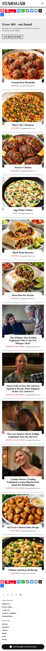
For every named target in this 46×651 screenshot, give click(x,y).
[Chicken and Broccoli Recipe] (23, 553)
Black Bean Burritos (23, 252)
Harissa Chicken (23, 167)
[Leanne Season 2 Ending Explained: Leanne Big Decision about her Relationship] (23, 462)
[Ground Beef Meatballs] (23, 65)
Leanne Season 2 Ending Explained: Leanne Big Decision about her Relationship (23, 482)
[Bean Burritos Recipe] (23, 278)
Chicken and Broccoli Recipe (23, 570)
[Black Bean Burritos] (23, 236)
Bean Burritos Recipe (23, 295)
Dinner (15, 86)
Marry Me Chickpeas (23, 125)
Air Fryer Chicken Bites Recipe (23, 527)
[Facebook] (3, 594)
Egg (15, 213)
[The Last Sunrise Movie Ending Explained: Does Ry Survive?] (23, 417)
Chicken (15, 171)
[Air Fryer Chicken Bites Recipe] (23, 510)
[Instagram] (7, 594)
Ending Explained (15, 346)
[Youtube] (20, 594)
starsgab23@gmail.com (28, 86)
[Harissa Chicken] (23, 150)
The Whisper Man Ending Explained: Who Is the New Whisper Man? (23, 340)
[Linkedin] (12, 594)
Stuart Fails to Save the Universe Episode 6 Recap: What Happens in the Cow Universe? (23, 388)
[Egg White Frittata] (23, 193)
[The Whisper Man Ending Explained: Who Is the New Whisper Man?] (23, 321)
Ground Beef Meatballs (23, 82)
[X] (16, 594)
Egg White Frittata (23, 210)
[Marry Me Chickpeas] (23, 108)
